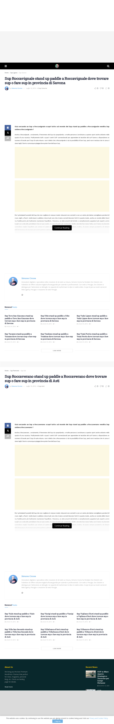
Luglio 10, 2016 (31, 88)
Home (7, 73)
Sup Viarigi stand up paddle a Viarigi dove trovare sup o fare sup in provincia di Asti (57, 616)
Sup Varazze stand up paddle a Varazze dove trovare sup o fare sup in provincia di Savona (20, 336)
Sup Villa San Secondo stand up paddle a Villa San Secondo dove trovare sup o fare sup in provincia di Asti (20, 633)
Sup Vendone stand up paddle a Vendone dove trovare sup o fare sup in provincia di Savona (57, 336)
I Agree (58, 721)
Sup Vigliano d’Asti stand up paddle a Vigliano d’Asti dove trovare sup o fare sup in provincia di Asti (92, 616)
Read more (9, 687)
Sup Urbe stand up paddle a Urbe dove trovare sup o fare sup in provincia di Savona (55, 318)
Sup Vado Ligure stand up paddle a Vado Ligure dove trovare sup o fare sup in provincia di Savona (92, 318)
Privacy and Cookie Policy (98, 718)
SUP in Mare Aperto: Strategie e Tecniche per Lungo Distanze (103, 677)
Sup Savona (22, 73)
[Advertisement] (57, 15)
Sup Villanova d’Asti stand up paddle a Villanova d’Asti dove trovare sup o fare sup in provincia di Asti (92, 633)
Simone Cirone (16, 88)
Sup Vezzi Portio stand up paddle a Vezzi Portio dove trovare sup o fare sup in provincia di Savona (92, 336)
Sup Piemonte (14, 371)
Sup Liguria (13, 73)
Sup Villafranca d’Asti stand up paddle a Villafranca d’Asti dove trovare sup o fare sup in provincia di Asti (56, 633)
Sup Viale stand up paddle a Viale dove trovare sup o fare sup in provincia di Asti (19, 616)
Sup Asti (23, 371)
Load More (57, 350)
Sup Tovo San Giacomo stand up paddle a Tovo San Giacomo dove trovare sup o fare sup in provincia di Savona (20, 319)
